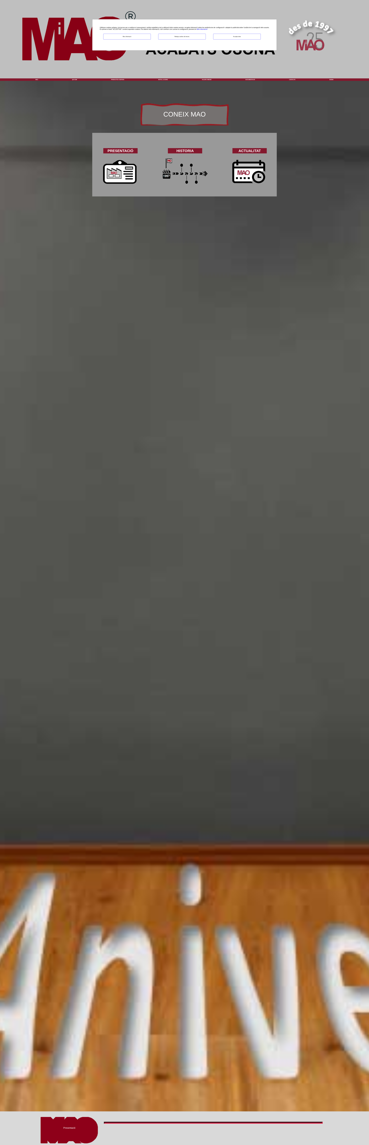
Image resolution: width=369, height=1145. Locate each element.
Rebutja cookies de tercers (182, 36)
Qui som (74, 79)
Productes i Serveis (117, 79)
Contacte (292, 79)
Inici (36, 79)
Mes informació (127, 36)
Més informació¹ (202, 29)
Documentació (250, 79)
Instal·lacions (163, 79)
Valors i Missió (206, 79)
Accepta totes (237, 36)
